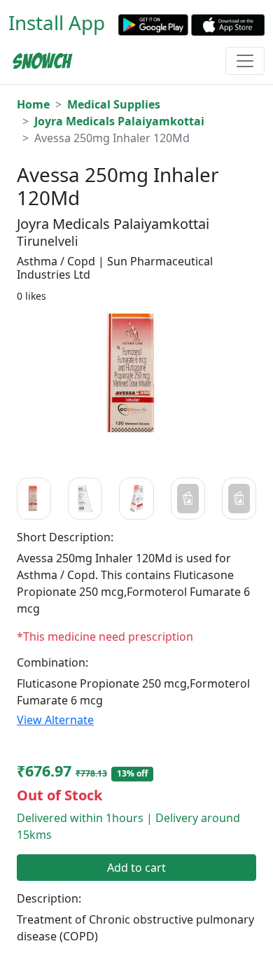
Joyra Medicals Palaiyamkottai (119, 121)
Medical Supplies (113, 104)
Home (33, 104)
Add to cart (136, 867)
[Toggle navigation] (245, 61)
